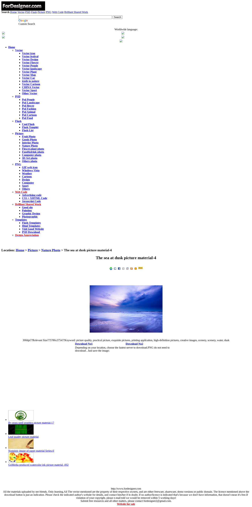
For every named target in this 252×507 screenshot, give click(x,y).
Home (13, 12)
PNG (48, 12)
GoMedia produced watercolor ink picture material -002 (38, 464)
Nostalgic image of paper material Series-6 (31, 450)
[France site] (3, 37)
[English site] (3, 33)
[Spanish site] (123, 33)
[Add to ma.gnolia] (135, 268)
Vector (21, 12)
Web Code (58, 12)
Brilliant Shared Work (76, 12)
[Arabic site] (121, 41)
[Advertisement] (126, 23)
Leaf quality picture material (23, 436)
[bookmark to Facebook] (119, 268)
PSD (27, 12)
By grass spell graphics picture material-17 (31, 422)
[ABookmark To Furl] (131, 268)
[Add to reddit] (127, 268)
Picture (41, 12)
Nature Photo (50, 250)
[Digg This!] (123, 268)
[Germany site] (123, 37)
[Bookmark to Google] (115, 268)
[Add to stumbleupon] (111, 268)
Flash (34, 12)
